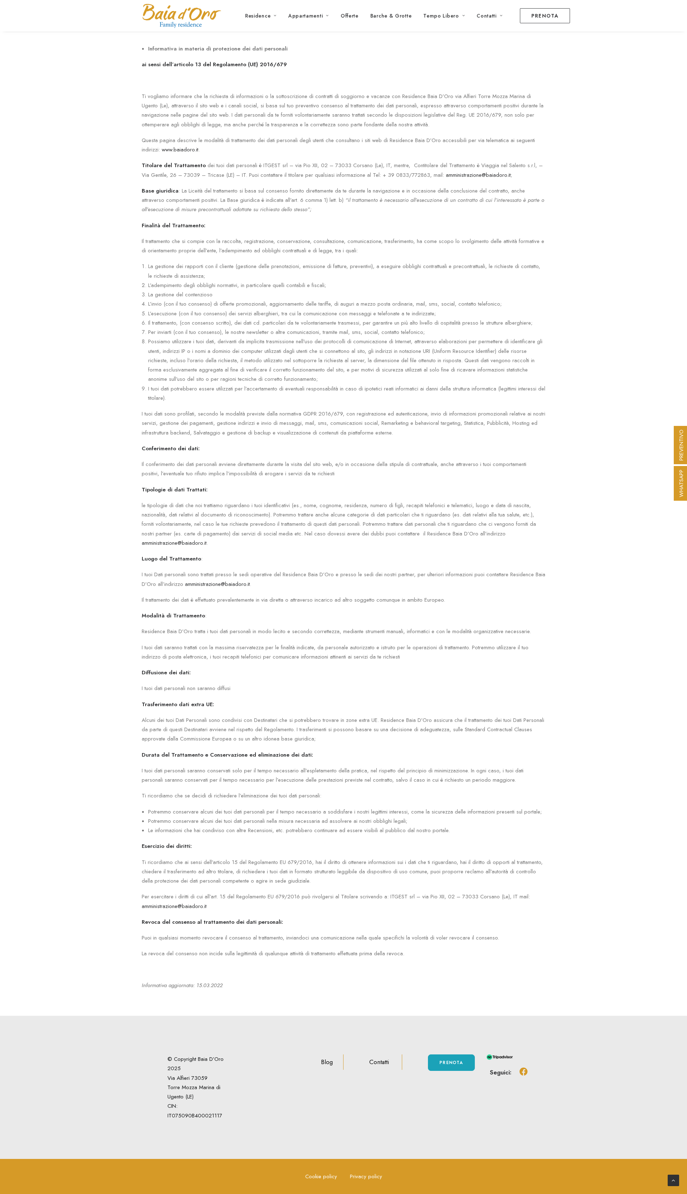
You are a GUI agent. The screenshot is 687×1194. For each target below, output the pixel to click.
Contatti (487, 15)
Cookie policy (321, 1176)
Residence (258, 15)
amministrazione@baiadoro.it (478, 175)
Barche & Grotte (391, 15)
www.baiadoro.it (180, 150)
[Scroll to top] (673, 1180)
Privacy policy (366, 1176)
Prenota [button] (451, 1062)
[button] (524, 1074)
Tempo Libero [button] (441, 15)
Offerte (350, 15)
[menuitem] (261, 15)
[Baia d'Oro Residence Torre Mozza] (182, 15)
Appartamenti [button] (305, 15)
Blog (327, 1062)
